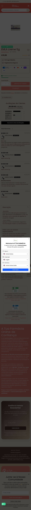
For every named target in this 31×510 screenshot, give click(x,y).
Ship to (6, 251)
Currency (6, 262)
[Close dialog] (29, 239)
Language (7, 257)
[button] (4, 504)
